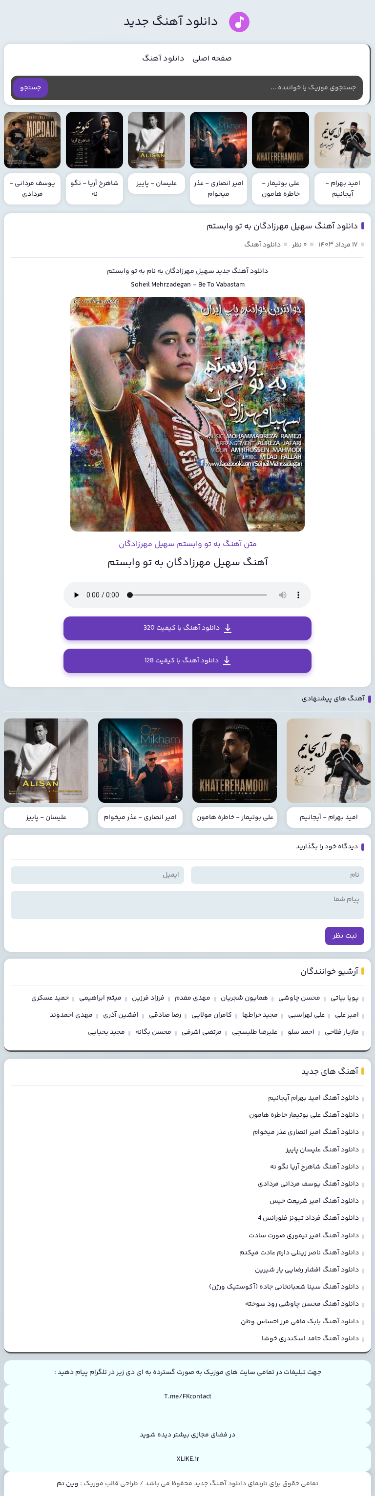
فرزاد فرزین (148, 998)
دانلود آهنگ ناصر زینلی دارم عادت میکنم (299, 1253)
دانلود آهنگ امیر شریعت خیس (314, 1201)
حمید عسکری (50, 998)
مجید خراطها (260, 1015)
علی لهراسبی (306, 1015)
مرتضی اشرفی (202, 1032)
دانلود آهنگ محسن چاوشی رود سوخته (302, 1304)
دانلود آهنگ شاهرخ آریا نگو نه (314, 1167)
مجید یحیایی (106, 1032)
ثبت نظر (345, 936)
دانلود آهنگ (163, 59)
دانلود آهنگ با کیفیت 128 (182, 661)
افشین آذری (121, 1015)
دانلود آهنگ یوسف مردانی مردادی (308, 1184)
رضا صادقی (165, 1015)
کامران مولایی (211, 1015)
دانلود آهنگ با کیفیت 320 (182, 628)
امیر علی (347, 1015)
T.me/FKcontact (187, 1397)
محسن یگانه (153, 1032)
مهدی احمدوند (71, 1015)
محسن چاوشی (299, 998)
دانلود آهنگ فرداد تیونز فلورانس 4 (308, 1218)
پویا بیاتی (345, 998)
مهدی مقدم (192, 998)
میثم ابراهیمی (100, 998)
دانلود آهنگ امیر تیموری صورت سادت (304, 1235)
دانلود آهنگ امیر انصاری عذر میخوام (306, 1132)
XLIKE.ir (187, 1459)
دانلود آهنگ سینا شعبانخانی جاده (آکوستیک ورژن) (284, 1287)
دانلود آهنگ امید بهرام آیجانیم (313, 1098)
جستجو (30, 87)
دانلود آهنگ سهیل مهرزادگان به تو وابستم (282, 226)
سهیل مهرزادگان (189, 271)
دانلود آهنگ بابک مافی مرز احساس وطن (300, 1321)
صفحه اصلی (212, 59)
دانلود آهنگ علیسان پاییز (322, 1150)
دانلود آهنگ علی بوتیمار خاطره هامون (304, 1115)
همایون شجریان (244, 998)
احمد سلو (301, 1032)
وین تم (68, 1483)
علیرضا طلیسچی (254, 1032)
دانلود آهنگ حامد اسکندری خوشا (310, 1338)
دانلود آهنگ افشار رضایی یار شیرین (307, 1270)
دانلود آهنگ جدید (171, 22)
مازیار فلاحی (342, 1032)
